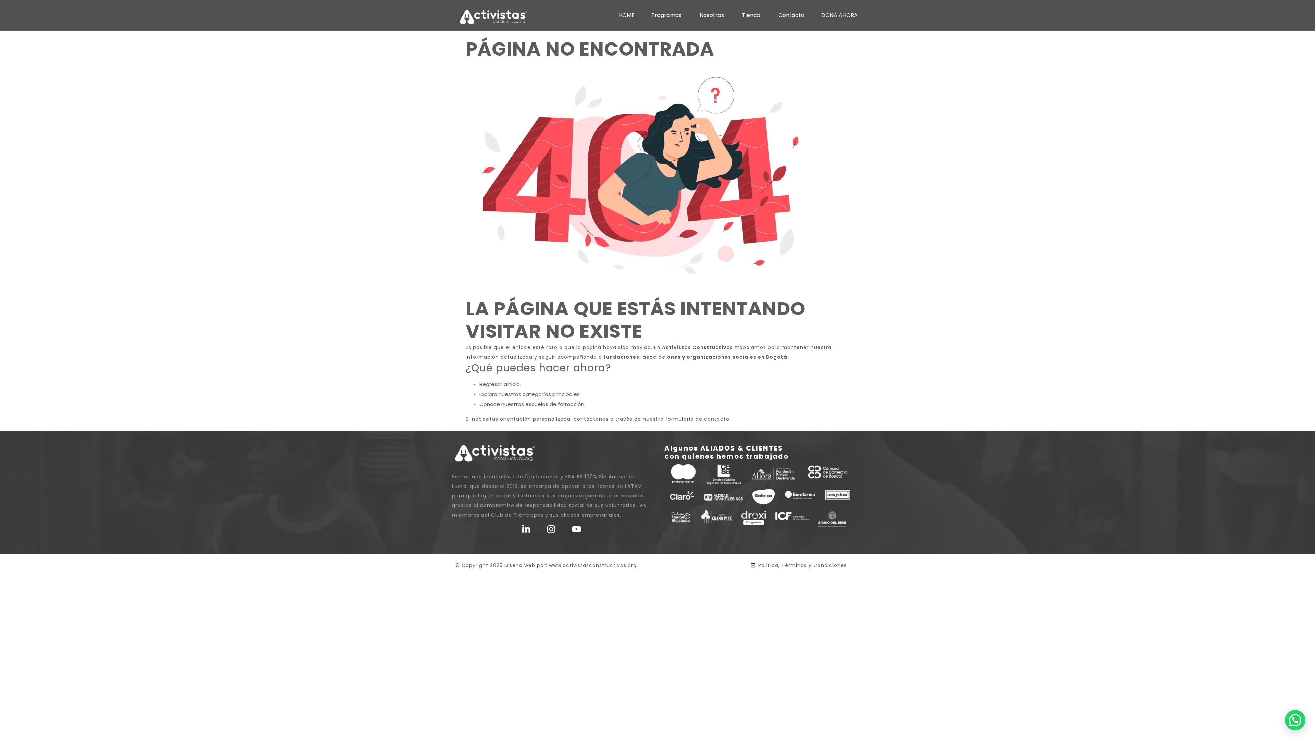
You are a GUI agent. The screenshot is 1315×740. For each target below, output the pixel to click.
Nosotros (712, 15)
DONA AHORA (839, 15)
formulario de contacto (697, 419)
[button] (1295, 720)
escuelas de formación (554, 404)
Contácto (791, 15)
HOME (626, 15)
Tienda (751, 15)
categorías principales (551, 394)
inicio (513, 384)
